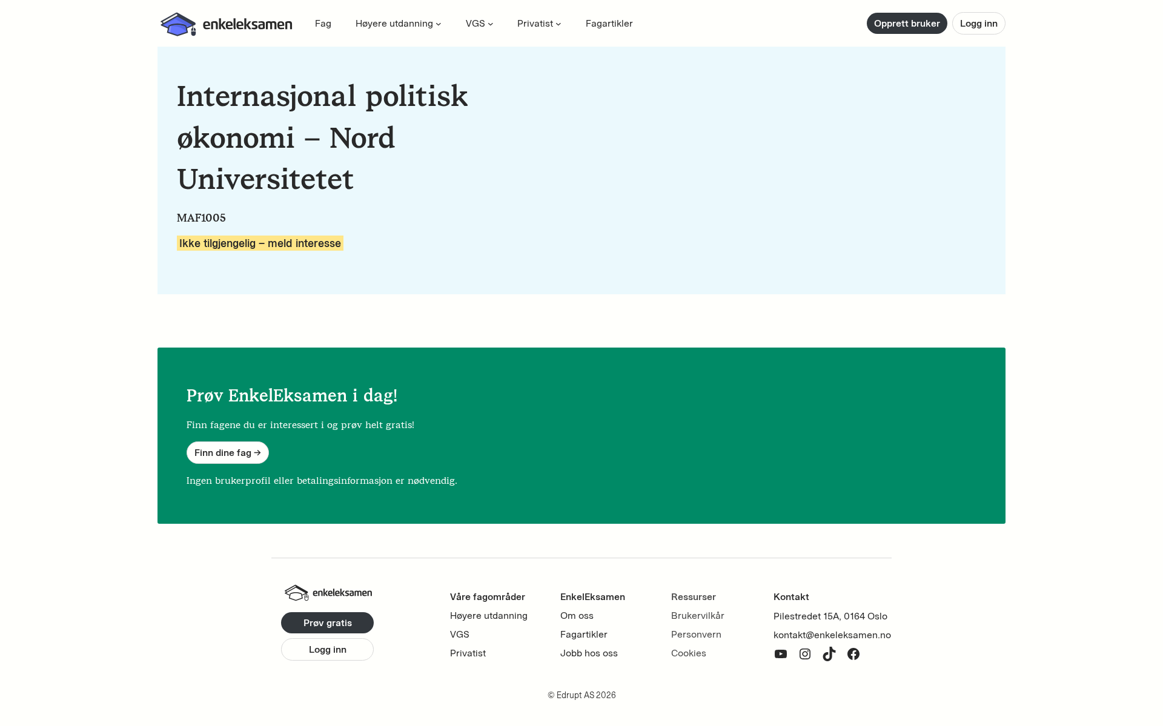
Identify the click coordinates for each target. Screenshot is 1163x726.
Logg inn (979, 23)
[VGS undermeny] (491, 24)
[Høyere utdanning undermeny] (439, 24)
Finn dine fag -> (227, 452)
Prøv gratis (327, 622)
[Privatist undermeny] (558, 24)
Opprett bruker (907, 23)
